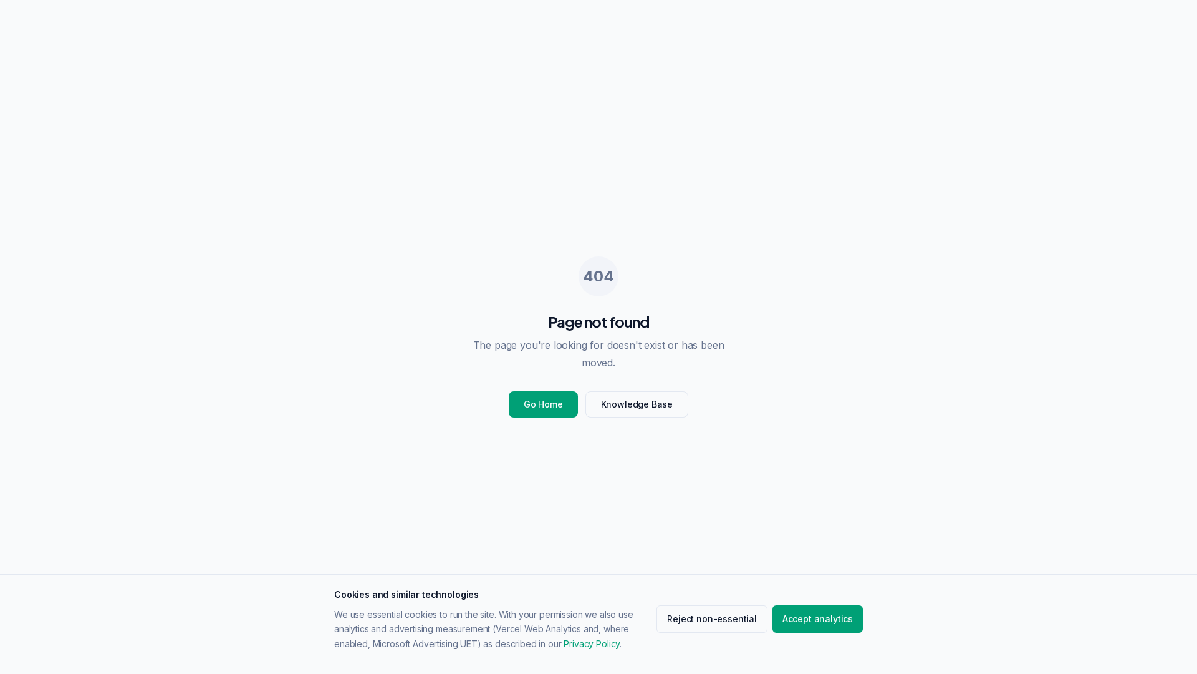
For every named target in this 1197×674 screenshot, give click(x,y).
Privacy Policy (592, 643)
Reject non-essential (711, 618)
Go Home (543, 404)
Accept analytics (817, 618)
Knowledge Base (637, 404)
